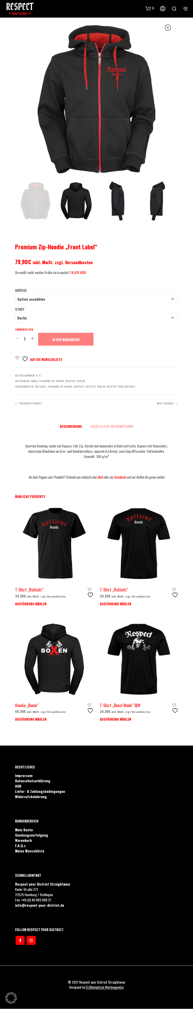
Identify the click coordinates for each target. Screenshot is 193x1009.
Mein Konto (24, 829)
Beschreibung (71, 426)
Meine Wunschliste (29, 850)
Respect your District (121, 386)
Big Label (40, 386)
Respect (79, 386)
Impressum (23, 775)
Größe (21, 290)
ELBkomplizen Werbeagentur (105, 987)
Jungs (34, 381)
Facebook (120, 477)
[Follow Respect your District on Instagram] (31, 940)
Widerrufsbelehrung (31, 796)
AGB (18, 786)
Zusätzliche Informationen (111, 426)
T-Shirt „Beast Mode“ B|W (120, 705)
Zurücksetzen (24, 329)
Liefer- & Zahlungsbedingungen (40, 791)
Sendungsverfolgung (31, 835)
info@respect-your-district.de (39, 905)
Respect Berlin (75, 381)
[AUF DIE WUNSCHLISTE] (91, 593)
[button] (11, 998)
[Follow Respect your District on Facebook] (20, 940)
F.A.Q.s (20, 845)
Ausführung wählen (30, 603)
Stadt (20, 309)
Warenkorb (23, 840)
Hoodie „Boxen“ (26, 705)
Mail (100, 477)
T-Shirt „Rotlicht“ (29, 589)
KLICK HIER (78, 272)
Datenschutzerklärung (32, 780)
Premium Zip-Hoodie (51, 381)
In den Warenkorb (66, 339)
